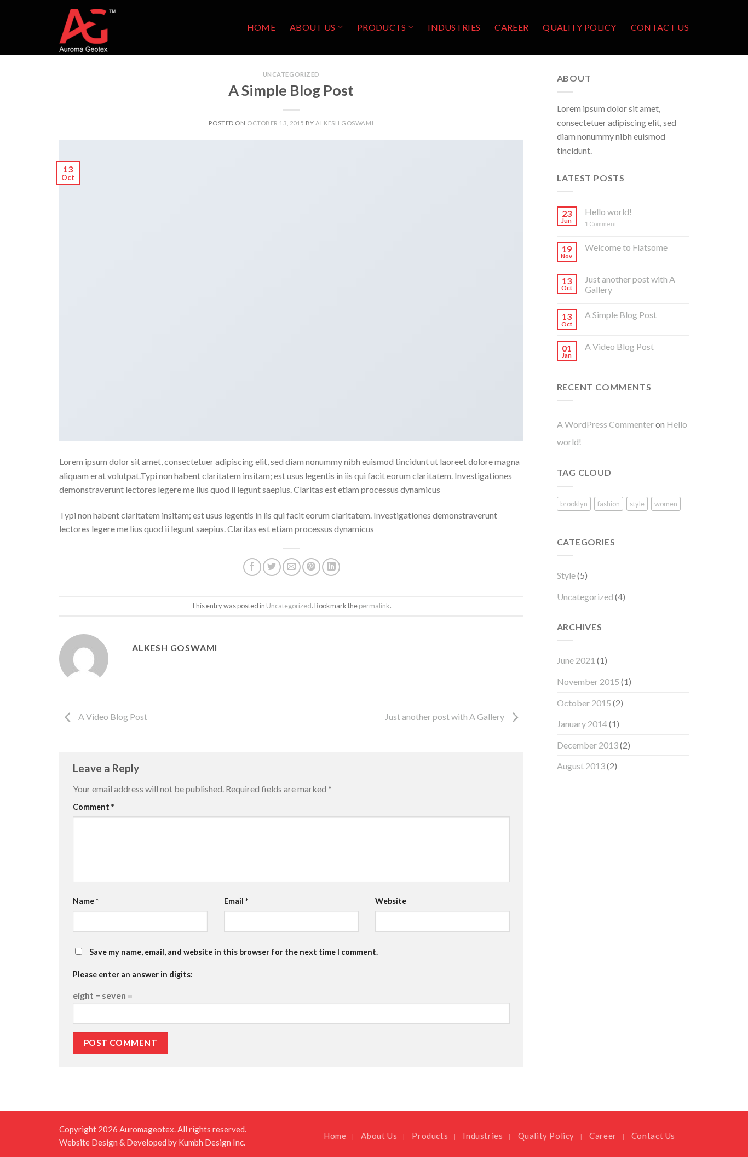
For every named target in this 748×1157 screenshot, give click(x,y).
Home (261, 27)
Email (236, 901)
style (637, 503)
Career (511, 27)
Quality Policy (579, 27)
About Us (313, 27)
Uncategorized (291, 74)
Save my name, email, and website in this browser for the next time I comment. (233, 952)
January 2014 (582, 723)
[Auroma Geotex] (114, 27)
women (665, 503)
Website (390, 901)
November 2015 (588, 681)
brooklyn (574, 503)
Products (381, 27)
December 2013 (587, 745)
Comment (93, 806)
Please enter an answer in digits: (133, 974)
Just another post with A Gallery (445, 717)
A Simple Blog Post (621, 314)
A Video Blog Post (112, 717)
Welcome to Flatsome (626, 247)
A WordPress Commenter (605, 424)
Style (566, 575)
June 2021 (576, 660)
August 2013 (581, 766)
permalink (374, 605)
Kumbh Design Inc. (212, 1142)
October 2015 (584, 703)
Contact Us (660, 27)
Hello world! (608, 211)
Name (86, 901)
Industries (454, 27)
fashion (608, 503)
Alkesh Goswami (344, 122)
